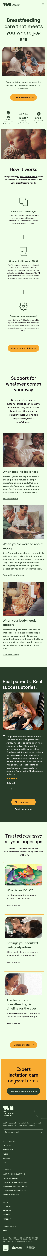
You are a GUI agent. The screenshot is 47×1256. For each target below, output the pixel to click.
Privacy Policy (9, 1226)
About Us (7, 1145)
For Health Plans (11, 1178)
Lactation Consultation (14, 1174)
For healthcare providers (15, 1182)
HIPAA (5, 1230)
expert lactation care (27, 176)
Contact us (8, 1150)
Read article (12, 905)
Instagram (7, 1210)
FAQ (4, 1162)
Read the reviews (23, 809)
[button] (11, 5)
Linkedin (6, 1215)
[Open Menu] (43, 4)
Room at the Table (11, 1195)
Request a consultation (22, 1091)
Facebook (7, 1206)
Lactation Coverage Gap (14, 1191)
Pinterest (7, 1219)
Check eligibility (22, 97)
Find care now (22, 802)
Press (5, 1154)
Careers (6, 1158)
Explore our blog (22, 1044)
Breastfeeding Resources (15, 1186)
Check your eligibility (22, 348)
